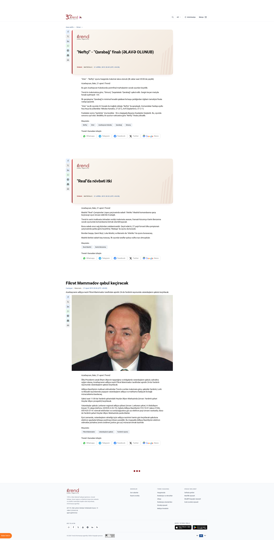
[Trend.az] (74, 17)
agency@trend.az (72, 513)
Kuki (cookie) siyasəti (191, 502)
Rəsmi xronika (134, 496)
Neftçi (85, 125)
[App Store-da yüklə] (183, 527)
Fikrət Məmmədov (89, 432)
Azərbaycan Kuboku (105, 125)
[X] (78, 527)
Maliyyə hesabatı (162, 508)
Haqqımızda (161, 492)
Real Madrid (87, 247)
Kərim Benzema (100, 247)
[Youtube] (83, 527)
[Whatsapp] (69, 527)
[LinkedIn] (92, 527)
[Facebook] (73, 527)
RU (205, 535)
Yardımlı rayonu (122, 432)
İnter (92, 125)
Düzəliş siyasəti (162, 505)
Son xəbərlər (134, 492)
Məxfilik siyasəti (189, 496)
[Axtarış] (173, 17)
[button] (68, 32)
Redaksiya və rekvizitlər (165, 496)
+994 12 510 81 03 (72, 510)
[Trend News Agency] (73, 491)
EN (197, 535)
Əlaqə (159, 499)
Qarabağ (119, 125)
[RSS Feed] (97, 527)
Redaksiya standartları (164, 502)
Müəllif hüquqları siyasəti (192, 499)
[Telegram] (87, 527)
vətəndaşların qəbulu (106, 432)
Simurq (128, 125)
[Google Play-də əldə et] (200, 527)
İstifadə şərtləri (189, 492)
